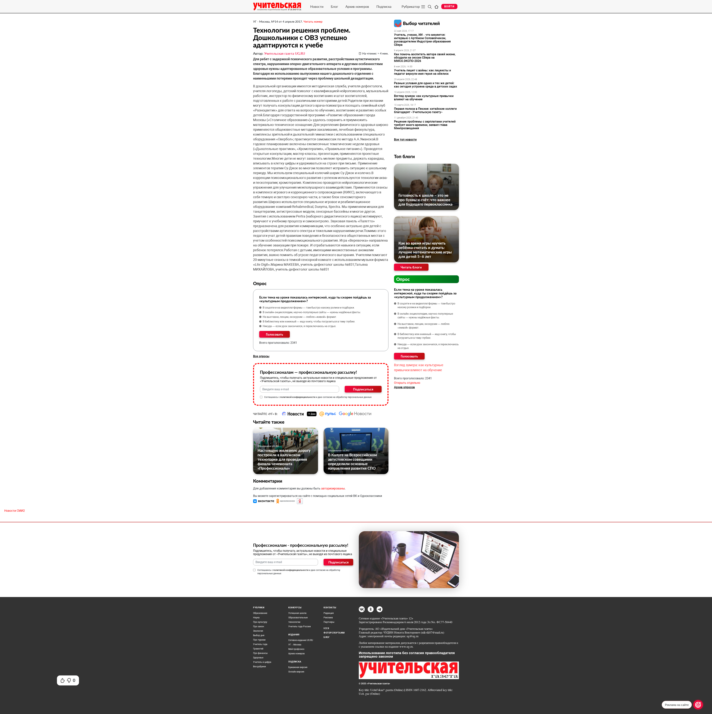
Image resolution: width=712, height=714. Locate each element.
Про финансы (260, 653)
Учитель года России (299, 626)
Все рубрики (259, 666)
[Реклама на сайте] (698, 704)
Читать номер (313, 21)
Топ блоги (404, 156)
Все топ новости (405, 139)
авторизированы (333, 488)
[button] (264, 501)
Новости (316, 6)
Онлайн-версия (296, 671)
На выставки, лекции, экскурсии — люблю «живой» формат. (300, 316)
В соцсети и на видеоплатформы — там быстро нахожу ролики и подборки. (309, 307)
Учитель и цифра (262, 662)
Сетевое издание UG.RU (300, 640)
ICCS (326, 628)
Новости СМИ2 (14, 510)
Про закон (258, 626)
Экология (258, 631)
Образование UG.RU (268, 446)
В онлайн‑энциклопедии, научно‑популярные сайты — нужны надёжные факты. (312, 312)
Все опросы (261, 356)
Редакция (329, 613)
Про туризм (259, 640)
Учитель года (260, 644)
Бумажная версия (297, 667)
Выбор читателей (421, 23)
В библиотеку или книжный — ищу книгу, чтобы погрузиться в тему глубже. (309, 321)
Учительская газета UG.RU (284, 53)
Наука (256, 617)
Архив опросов (404, 387)
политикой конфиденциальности (297, 397)
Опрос (403, 279)
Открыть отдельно (407, 383)
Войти (449, 6)
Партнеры (329, 622)
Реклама (328, 617)
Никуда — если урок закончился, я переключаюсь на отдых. (299, 326)
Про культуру (260, 622)
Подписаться (363, 389)
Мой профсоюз (296, 649)
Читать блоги (411, 267)
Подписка (383, 6)
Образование (260, 613)
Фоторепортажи (334, 632)
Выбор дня (258, 635)
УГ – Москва (294, 644)
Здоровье (258, 657)
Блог (334, 6)
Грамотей (258, 648)
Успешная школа (297, 613)
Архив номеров (357, 6)
